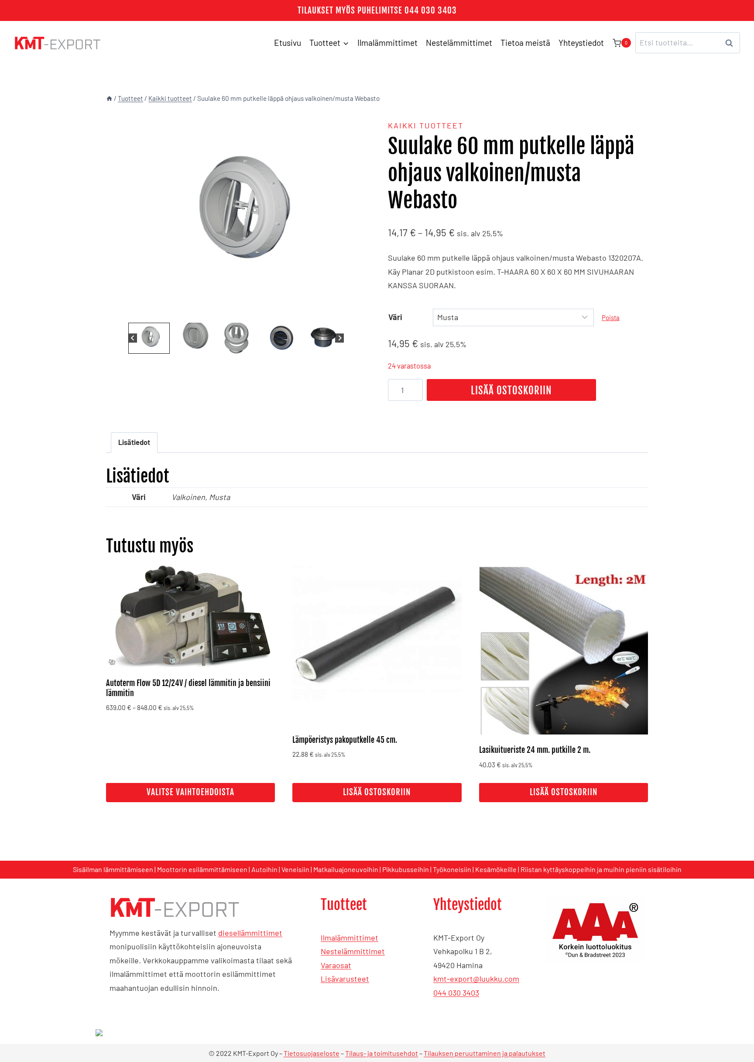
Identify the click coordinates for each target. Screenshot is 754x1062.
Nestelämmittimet (459, 43)
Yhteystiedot (581, 43)
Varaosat (336, 965)
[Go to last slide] (132, 338)
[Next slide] (339, 338)
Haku (731, 43)
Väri (395, 317)
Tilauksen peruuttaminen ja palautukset (484, 1053)
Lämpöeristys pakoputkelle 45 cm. (344, 740)
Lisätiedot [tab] (134, 442)
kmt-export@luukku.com (476, 978)
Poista (611, 317)
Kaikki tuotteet (425, 125)
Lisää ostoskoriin (511, 390)
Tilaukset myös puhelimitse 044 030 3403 (377, 10)
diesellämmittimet (250, 933)
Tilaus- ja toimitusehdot (381, 1053)
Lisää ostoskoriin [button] (377, 792)
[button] (149, 338)
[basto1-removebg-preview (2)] (236, 216)
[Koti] (109, 98)
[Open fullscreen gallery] (357, 311)
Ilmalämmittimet (387, 43)
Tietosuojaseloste (311, 1053)
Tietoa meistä (525, 43)
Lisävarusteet (345, 978)
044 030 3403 (456, 992)
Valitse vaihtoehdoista (190, 792)
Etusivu (287, 43)
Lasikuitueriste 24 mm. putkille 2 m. (534, 750)
